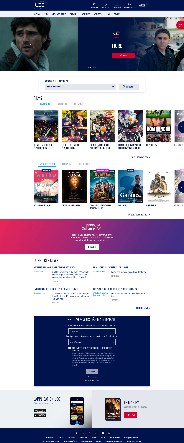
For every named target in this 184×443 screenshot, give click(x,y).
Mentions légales (86, 441)
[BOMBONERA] (158, 126)
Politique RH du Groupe (131, 438)
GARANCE (122, 205)
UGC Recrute (72, 438)
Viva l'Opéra (98, 14)
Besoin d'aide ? (50, 438)
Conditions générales (70, 441)
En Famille (73, 14)
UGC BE (103, 438)
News (108, 14)
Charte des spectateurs (134, 441)
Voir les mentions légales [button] (92, 381)
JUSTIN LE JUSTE (152, 205)
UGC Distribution (115, 438)
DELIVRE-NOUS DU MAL (71, 205)
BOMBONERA (151, 145)
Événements (85, 14)
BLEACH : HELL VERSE (70, 145)
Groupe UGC (83, 438)
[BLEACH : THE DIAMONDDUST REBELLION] (130, 126)
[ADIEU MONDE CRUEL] (46, 186)
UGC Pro (94, 438)
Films (46, 14)
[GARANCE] (130, 186)
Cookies (98, 441)
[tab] (45, 103)
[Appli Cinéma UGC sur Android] (40, 410)
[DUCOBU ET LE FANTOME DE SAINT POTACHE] (102, 186)
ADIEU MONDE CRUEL (42, 205)
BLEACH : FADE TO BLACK (44, 145)
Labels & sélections (59, 14)
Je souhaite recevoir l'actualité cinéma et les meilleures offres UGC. (92, 349)
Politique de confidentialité (50, 441)
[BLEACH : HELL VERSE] (74, 126)
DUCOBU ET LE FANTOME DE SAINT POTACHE (101, 207)
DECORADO (179, 145)
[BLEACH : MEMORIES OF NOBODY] (102, 126)
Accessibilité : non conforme (114, 441)
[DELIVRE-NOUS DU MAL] (74, 186)
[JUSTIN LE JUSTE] (158, 186)
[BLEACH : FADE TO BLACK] (46, 126)
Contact (61, 438)
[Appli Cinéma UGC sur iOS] (40, 415)
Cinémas (37, 14)
